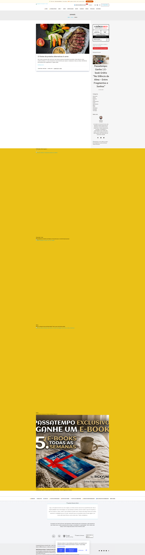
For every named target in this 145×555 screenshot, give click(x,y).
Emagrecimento (96, 101)
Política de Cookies (61, 546)
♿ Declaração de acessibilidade (102, 498)
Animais (86, 8)
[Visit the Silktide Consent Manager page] (86, 550)
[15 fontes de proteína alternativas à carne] (62, 39)
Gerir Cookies (112, 498)
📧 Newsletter (39, 498)
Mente (64, 8)
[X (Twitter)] (101, 138)
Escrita (76, 8)
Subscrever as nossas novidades (100, 48)
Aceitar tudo (61, 550)
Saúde (94, 106)
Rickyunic (44, 546)
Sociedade (82, 8)
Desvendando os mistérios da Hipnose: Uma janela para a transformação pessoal (52, 238)
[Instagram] (104, 138)
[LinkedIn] (103, 550)
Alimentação (56, 68)
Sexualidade (95, 107)
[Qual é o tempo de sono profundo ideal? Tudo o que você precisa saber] (72, 282)
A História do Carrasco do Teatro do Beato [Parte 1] (46, 414)
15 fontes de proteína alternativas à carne (53, 56)
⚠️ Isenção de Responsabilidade (88, 498)
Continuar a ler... (41, 64)
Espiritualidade (70, 8)
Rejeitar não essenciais (71, 550)
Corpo (59, 8)
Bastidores (98, 8)
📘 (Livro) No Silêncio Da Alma (81, 4)
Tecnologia (92, 8)
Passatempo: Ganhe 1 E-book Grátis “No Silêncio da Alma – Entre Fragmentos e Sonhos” (101, 76)
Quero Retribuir (89, 1)
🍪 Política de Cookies (65, 498)
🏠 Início (45, 8)
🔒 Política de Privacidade (54, 498)
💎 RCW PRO (105, 5)
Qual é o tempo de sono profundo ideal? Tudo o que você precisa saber (50, 326)
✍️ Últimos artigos (52, 8)
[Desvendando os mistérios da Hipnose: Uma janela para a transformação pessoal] (72, 194)
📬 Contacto (45, 498)
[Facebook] (98, 138)
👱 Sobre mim (32, 498)
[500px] (108, 550)
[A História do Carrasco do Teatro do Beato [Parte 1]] (72, 369)
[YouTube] (106, 550)
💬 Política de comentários (76, 498)
